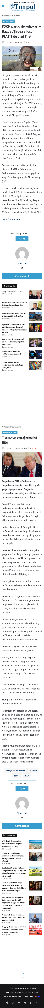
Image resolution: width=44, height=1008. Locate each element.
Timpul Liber (27, 996)
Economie (16, 996)
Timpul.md (8, 42)
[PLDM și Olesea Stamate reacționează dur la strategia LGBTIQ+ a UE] (35, 365)
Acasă (6, 15)
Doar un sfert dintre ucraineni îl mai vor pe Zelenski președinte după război (13, 342)
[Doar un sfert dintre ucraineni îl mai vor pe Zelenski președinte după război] (35, 342)
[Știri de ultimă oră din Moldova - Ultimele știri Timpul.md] (22, 6)
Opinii (28, 992)
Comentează (22, 276)
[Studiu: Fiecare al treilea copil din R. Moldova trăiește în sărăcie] (35, 316)
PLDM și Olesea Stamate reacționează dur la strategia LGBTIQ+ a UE (12, 365)
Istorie (35, 992)
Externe (7, 996)
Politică (20, 992)
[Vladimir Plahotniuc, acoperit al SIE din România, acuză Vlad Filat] (35, 305)
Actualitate (15, 15)
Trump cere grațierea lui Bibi (12, 291)
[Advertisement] (22, 397)
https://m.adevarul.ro (12, 219)
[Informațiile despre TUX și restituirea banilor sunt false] (35, 354)
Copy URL (22, 239)
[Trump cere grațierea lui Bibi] (35, 294)
